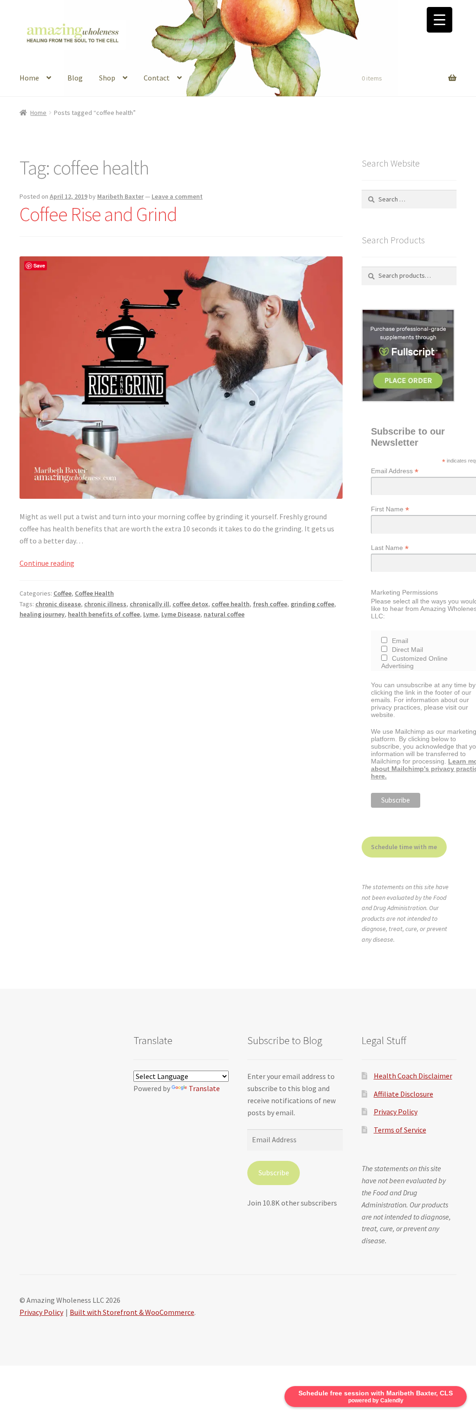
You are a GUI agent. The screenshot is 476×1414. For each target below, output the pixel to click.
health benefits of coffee (104, 614)
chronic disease (58, 604)
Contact (157, 77)
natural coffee (224, 614)
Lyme (150, 614)
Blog (75, 77)
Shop (107, 77)
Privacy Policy (395, 1111)
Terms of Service (400, 1129)
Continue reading (47, 563)
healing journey (42, 614)
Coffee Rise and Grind (98, 214)
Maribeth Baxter (120, 196)
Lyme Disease (180, 614)
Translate (204, 1088)
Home (29, 77)
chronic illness (105, 604)
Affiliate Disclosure (403, 1094)
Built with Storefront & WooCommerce (132, 1312)
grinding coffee (312, 604)
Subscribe (273, 1172)
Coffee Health (94, 593)
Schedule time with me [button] (404, 847)
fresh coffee (270, 604)
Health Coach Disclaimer (413, 1075)
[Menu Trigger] (439, 20)
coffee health (231, 604)
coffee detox (190, 604)
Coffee (62, 593)
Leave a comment (177, 196)
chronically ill (149, 604)
